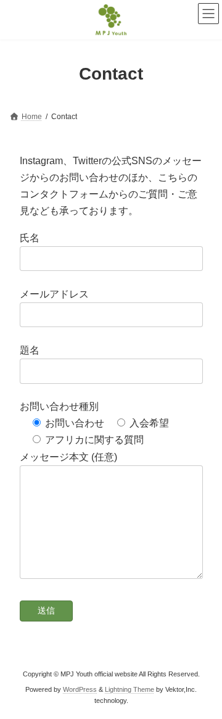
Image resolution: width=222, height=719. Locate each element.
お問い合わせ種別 (59, 406)
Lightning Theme (129, 689)
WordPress (80, 689)
